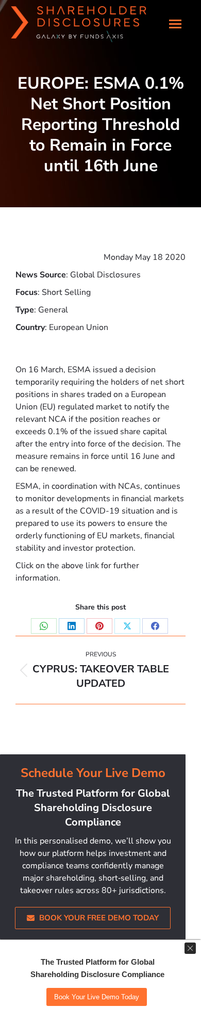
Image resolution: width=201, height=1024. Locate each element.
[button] (26, 7)
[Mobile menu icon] (175, 21)
